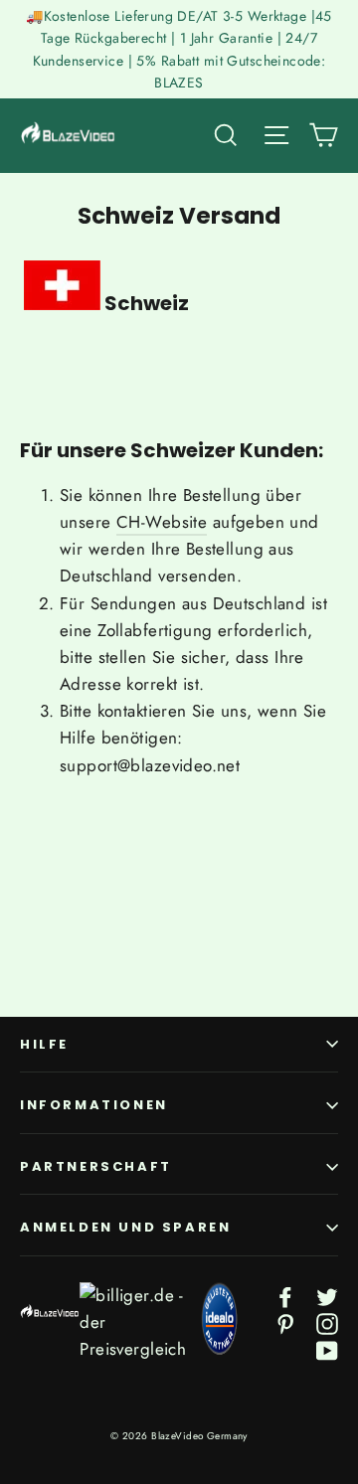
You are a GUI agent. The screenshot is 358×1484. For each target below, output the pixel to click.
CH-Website (161, 522)
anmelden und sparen (125, 1227)
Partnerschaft (96, 1166)
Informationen (94, 1104)
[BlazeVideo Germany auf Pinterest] (285, 1322)
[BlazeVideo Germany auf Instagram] (327, 1322)
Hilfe (44, 1044)
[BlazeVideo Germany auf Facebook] (285, 1295)
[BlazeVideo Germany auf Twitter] (327, 1295)
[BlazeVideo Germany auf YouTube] (327, 1349)
